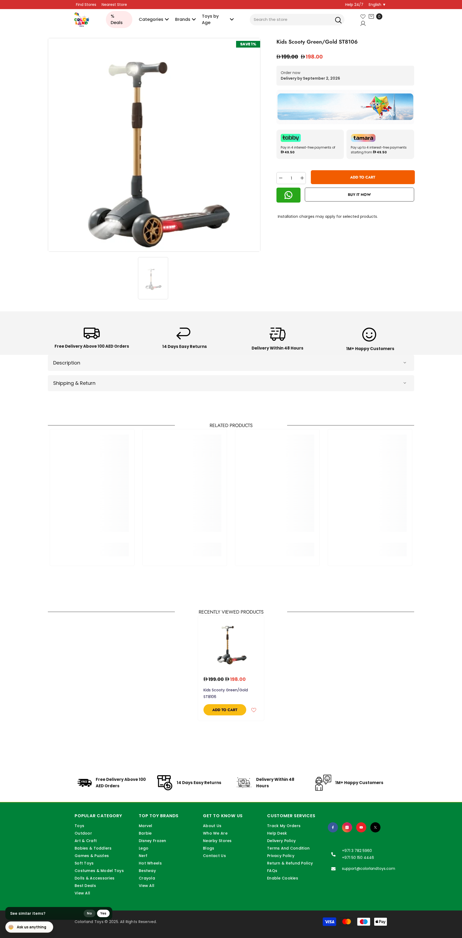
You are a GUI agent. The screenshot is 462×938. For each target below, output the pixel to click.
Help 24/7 (354, 4)
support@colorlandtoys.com (368, 868)
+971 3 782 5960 (357, 850)
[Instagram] (347, 827)
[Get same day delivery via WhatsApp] (345, 107)
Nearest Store (114, 4)
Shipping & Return (74, 383)
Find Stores (86, 4)
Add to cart (362, 177)
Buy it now (359, 194)
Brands (182, 19)
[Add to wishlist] (254, 710)
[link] (92, 340)
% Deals (117, 19)
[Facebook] (333, 827)
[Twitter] (375, 827)
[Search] (338, 19)
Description (66, 362)
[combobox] (297, 19)
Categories (151, 19)
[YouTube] (361, 827)
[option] (154, 145)
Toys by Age (210, 19)
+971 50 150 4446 (358, 857)
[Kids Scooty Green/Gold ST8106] (231, 643)
